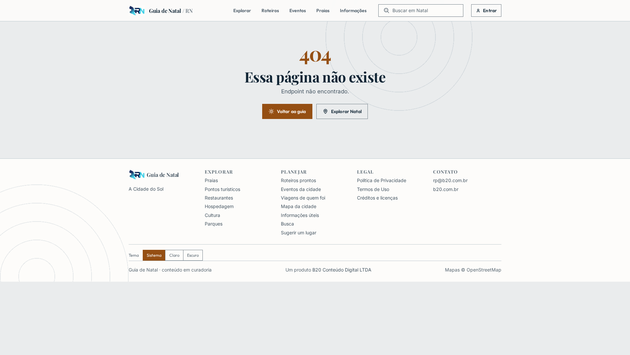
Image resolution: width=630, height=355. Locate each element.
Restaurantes (219, 198)
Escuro (193, 255)
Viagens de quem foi (303, 198)
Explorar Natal (346, 111)
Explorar (242, 10)
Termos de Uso (373, 189)
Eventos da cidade (301, 189)
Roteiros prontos (298, 180)
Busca (287, 223)
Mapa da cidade (298, 206)
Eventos (297, 10)
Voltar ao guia (291, 111)
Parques (213, 223)
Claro (174, 255)
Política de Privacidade (381, 180)
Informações (353, 10)
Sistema (154, 255)
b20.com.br (445, 189)
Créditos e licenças (377, 198)
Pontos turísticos (222, 189)
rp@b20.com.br (450, 180)
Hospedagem (219, 206)
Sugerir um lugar (298, 232)
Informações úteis (300, 215)
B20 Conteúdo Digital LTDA (341, 269)
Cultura (212, 215)
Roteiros (270, 10)
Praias (322, 10)
